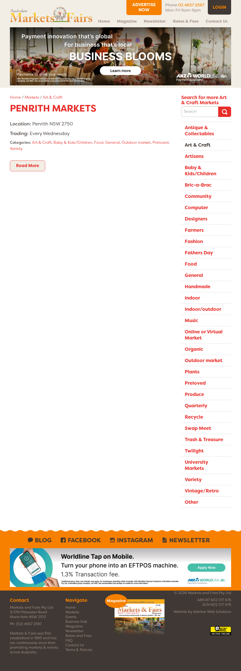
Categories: (20, 142)
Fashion (194, 241)
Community (198, 196)
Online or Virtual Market (204, 335)
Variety (16, 148)
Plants (192, 372)
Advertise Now (144, 7)
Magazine (127, 21)
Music (191, 320)
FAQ (68, 640)
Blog (43, 540)
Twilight (194, 451)
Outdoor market (136, 142)
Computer (196, 207)
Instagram (135, 540)
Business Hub (76, 621)
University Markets (196, 465)
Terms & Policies (78, 649)
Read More (27, 165)
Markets (32, 97)
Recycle (194, 417)
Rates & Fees (186, 21)
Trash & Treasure (204, 439)
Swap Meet (198, 428)
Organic (194, 349)
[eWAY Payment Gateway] (220, 633)
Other (191, 502)
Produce (194, 394)
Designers (196, 219)
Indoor (192, 298)
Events (70, 617)
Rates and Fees (78, 635)
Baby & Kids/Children (72, 142)
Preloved (161, 142)
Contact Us (217, 21)
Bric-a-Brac (198, 185)
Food (98, 142)
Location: (20, 124)
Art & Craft (52, 97)
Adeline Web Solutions (212, 611)
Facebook (84, 540)
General (112, 142)
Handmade (197, 287)
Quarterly (196, 406)
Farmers (194, 230)
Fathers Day (199, 253)
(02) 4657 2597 (29, 624)
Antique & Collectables (199, 130)
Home (104, 21)
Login (219, 7)
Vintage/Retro (202, 491)
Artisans (194, 156)
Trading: (19, 133)
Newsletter (155, 21)
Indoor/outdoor (203, 309)
